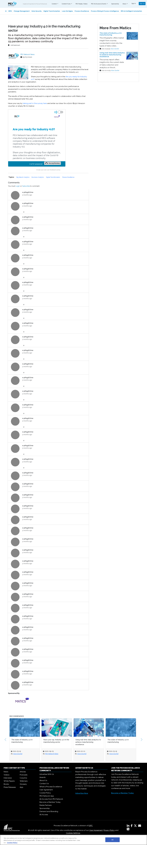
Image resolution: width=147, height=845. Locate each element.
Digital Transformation (52, 11)
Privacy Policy (109, 830)
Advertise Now (81, 793)
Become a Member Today (50, 802)
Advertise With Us (47, 774)
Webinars (23, 781)
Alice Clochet (115, 49)
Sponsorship (115, 4)
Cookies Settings (73, 833)
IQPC (91, 826)
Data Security (37, 11)
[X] (136, 826)
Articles (23, 772)
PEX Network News (27, 54)
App (21, 787)
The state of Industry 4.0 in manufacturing (22, 741)
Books (6, 784)
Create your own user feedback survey (48, 170)
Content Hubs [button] (66, 4)
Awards (42, 777)
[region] (73, 840)
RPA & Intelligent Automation (131, 11)
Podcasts (23, 775)
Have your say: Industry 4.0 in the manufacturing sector (56, 741)
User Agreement (46, 790)
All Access (44, 815)
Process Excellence (82, 11)
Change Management (22, 11)
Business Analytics (38, 177)
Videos (6, 775)
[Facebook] (132, 826)
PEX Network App (47, 796)
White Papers (9, 781)
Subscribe (26, 186)
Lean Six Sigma (67, 11)
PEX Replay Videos (81, 4)
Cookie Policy (45, 793)
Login (18, 186)
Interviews (8, 778)
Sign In (133, 3)
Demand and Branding (49, 811)
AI (6, 11)
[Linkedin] (128, 826)
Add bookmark (15, 45)
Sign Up (142, 3)
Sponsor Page (103, 75)
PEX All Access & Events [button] (99, 4)
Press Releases (10, 787)
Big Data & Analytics (23, 177)
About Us (43, 780)
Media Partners (46, 805)
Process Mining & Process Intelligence (105, 11)
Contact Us (44, 784)
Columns (23, 778)
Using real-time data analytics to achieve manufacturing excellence (88, 742)
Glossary (23, 784)
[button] (5, 739)
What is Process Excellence (51, 787)
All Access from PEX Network (51, 799)
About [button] (125, 4)
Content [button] (54, 4)
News (6, 772)
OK (112, 840)
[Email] (140, 826)
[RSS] (128, 829)
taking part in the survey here (35, 103)
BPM (10, 11)
